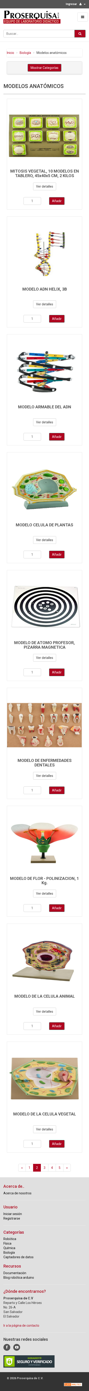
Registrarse (11, 1218)
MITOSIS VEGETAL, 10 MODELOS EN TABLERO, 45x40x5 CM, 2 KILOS (44, 173)
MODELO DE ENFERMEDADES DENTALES (45, 762)
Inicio (10, 53)
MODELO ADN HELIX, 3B (44, 289)
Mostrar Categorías (44, 68)
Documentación (14, 1273)
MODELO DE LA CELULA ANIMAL (44, 996)
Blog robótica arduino (18, 1277)
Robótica (9, 1239)
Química (9, 1248)
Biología (25, 53)
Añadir (57, 201)
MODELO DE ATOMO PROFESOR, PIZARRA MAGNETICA (44, 645)
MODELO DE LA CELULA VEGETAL (44, 1114)
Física (7, 1243)
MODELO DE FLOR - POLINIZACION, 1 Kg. (44, 880)
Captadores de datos (18, 1257)
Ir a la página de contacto (21, 1325)
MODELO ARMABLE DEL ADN (44, 406)
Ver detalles (44, 186)
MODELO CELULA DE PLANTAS (44, 524)
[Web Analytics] (73, 1384)
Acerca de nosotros (17, 1193)
